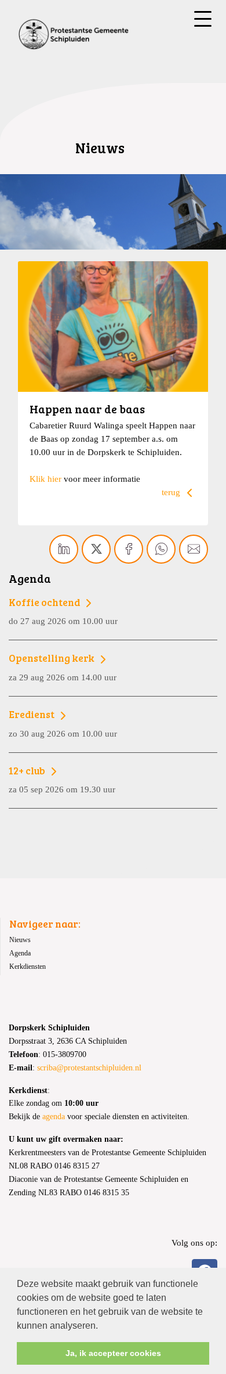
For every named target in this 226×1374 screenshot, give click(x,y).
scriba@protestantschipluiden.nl (89, 1067)
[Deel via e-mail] (193, 549)
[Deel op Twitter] (96, 549)
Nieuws (20, 940)
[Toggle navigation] (203, 19)
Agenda (20, 953)
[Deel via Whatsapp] (161, 549)
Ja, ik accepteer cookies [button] (113, 1353)
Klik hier (45, 479)
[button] (102, 1326)
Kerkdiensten (27, 966)
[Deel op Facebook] (128, 549)
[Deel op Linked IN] (63, 549)
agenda (53, 1116)
